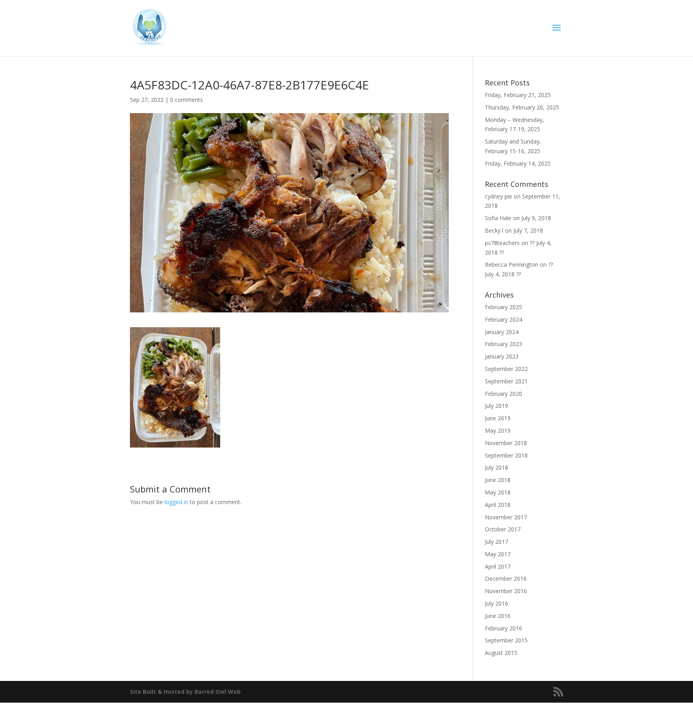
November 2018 (506, 443)
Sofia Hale (498, 218)
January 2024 (502, 332)
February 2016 (503, 628)
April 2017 (498, 566)
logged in (176, 502)
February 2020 (503, 393)
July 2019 (496, 405)
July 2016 (496, 603)
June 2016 (498, 616)
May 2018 (498, 492)
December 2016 (506, 578)
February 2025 (503, 307)
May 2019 (498, 430)
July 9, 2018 (536, 218)
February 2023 (503, 344)
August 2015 (501, 652)
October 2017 (503, 529)
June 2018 (498, 480)
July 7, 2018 (528, 230)
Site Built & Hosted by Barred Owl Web (185, 691)
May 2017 (498, 554)
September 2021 (506, 381)
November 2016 (506, 591)
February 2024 (503, 319)
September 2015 (506, 640)
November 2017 (506, 517)
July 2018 (496, 467)
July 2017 (496, 541)
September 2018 (506, 455)
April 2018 (498, 505)
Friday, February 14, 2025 (518, 163)
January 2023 (502, 356)
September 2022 (506, 369)
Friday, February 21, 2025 (518, 95)
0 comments (186, 99)
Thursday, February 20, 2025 (522, 107)
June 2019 (498, 418)
